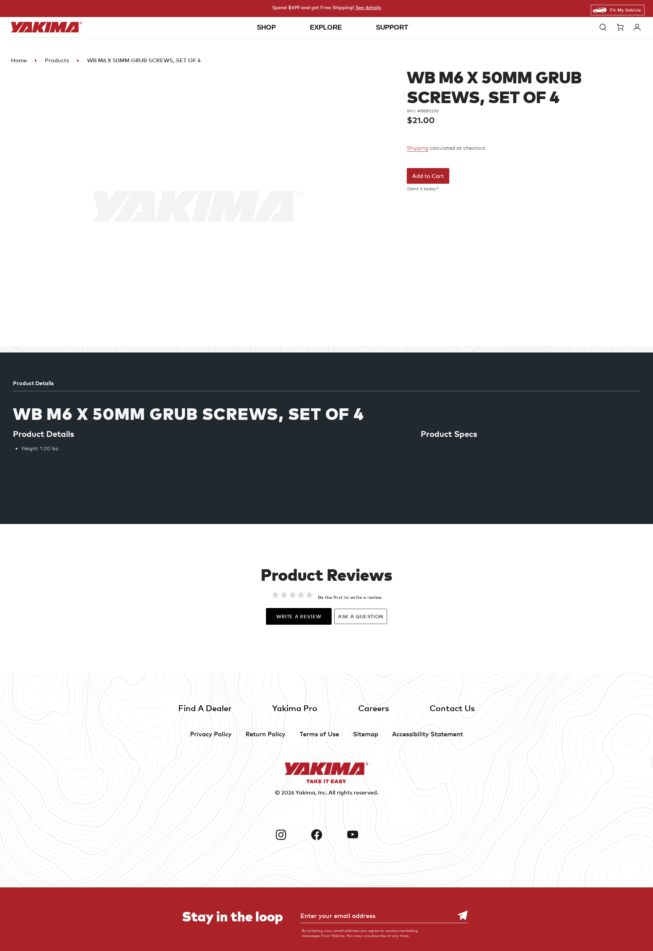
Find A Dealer (205, 708)
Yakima (305, 792)
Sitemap (365, 734)
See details (368, 7)
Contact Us (452, 708)
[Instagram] (290, 834)
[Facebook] (326, 834)
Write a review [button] (298, 616)
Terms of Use (319, 734)
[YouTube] (362, 834)
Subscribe (459, 915)
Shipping (417, 148)
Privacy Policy (211, 734)
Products (57, 60)
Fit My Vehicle (625, 10)
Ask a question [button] (360, 616)
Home (19, 60)
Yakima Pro (294, 708)
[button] (605, 27)
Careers (373, 708)
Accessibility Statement (427, 734)
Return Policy (265, 734)
